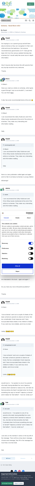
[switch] (30, 248)
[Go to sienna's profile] (3, 189)
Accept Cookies (7, 483)
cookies (12, 475)
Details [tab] (18, 217)
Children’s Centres (20, 32)
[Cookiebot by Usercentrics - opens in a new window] (26, 213)
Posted (12, 40)
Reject (17, 271)
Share (8, 458)
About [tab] (29, 217)
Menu (30, 4)
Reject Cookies (18, 483)
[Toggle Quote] (3, 145)
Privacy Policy (24, 479)
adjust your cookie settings (20, 477)
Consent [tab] (6, 217)
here (12, 93)
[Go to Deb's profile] (3, 403)
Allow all (17, 266)
